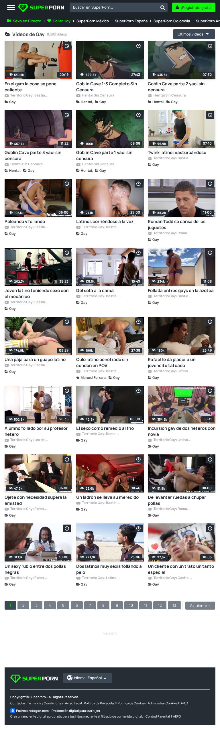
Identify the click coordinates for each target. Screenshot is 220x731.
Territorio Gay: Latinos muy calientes (172, 371)
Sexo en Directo (27, 20)
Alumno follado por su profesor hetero (36, 431)
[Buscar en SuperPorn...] (163, 7)
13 (174, 605)
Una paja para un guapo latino (35, 359)
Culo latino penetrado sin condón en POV (102, 362)
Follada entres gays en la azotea (181, 290)
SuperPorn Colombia (172, 20)
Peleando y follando (25, 221)
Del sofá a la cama (95, 290)
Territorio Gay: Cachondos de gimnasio (172, 578)
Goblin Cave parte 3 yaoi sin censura (33, 155)
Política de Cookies (132, 703)
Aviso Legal (73, 703)
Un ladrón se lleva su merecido (107, 497)
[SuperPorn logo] (41, 8)
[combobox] (119, 7)
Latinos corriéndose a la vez (104, 221)
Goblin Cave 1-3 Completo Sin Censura (106, 87)
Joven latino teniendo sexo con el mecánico (36, 293)
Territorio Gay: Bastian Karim (29, 96)
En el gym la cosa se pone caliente (30, 87)
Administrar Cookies (163, 703)
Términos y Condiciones (45, 703)
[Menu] (11, 8)
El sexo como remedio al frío (105, 428)
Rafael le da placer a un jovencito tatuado (171, 362)
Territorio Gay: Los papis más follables (29, 440)
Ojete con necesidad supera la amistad (36, 500)
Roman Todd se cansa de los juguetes (176, 224)
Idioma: (88, 677)
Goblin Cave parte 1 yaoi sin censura (104, 155)
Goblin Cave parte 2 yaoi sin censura (176, 87)
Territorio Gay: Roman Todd (172, 233)
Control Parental (158, 716)
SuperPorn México (92, 20)
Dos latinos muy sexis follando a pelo (109, 569)
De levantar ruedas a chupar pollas (177, 500)
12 (160, 605)
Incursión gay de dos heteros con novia (181, 431)
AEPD (177, 716)
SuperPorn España (131, 20)
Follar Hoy (61, 20)
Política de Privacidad (100, 703)
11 (145, 605)
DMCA (184, 703)
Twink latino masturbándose (177, 152)
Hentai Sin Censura (97, 96)
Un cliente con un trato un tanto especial (181, 569)
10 (131, 605)
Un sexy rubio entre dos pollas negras (35, 569)
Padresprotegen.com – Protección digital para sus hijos (58, 710)
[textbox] (114, 7)
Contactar (17, 703)
